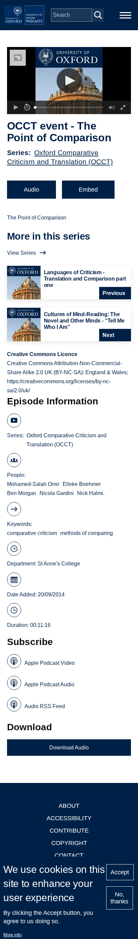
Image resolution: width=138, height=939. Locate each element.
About (69, 805)
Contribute (69, 830)
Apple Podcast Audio (49, 684)
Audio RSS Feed (44, 706)
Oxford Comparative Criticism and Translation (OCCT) (66, 440)
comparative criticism (32, 533)
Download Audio (69, 747)
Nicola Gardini (57, 493)
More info (12, 934)
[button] (69, 80)
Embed (88, 189)
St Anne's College (59, 563)
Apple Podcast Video (49, 663)
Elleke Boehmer (82, 484)
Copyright (69, 843)
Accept (120, 872)
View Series (21, 253)
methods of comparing (86, 533)
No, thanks (119, 898)
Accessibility (69, 818)
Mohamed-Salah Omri (33, 484)
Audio (31, 189)
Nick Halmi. (91, 493)
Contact (69, 855)
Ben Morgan (21, 493)
